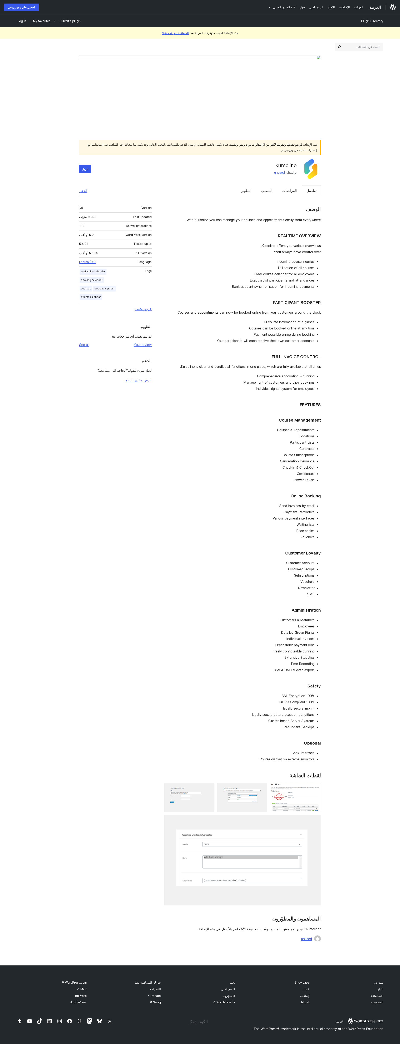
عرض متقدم (143, 309)
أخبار (380, 989)
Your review (143, 345)
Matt (82, 989)
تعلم (232, 982)
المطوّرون (229, 996)
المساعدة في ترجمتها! (175, 33)
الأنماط (305, 1002)
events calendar (91, 296)
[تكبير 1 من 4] (315, 788)
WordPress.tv (224, 1002)
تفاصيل (311, 191)
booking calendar (91, 280)
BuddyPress (78, 1002)
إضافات (304, 996)
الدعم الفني (228, 989)
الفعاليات (155, 989)
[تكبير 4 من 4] (315, 821)
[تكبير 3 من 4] (208, 788)
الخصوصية (377, 1002)
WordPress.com (74, 982)
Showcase (302, 982)
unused (279, 172)
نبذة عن (378, 982)
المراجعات (289, 191)
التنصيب (266, 191)
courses (86, 288)
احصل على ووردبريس (21, 7)
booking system (104, 288)
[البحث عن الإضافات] (339, 47)
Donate (154, 996)
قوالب (305, 989)
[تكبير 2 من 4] (262, 788)
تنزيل (85, 169)
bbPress (81, 996)
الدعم (83, 191)
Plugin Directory (372, 21)
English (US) (87, 262)
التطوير (246, 191)
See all (84, 345)
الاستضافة (377, 996)
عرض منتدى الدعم (138, 380)
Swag (155, 1002)
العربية (340, 1021)
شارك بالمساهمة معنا (148, 982)
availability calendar (93, 271)
